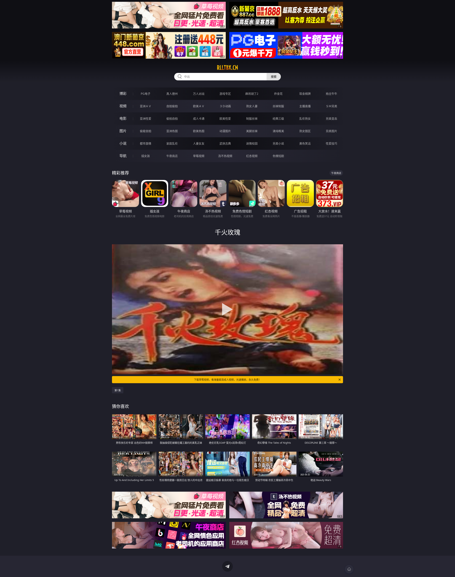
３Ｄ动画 (225, 106)
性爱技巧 (331, 143)
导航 (123, 155)
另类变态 (331, 119)
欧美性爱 (225, 119)
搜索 (274, 77)
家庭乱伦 (172, 143)
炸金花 (278, 94)
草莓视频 (198, 156)
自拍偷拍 (172, 106)
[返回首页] (349, 569)
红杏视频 (252, 156)
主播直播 (305, 106)
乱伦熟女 (305, 119)
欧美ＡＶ (198, 106)
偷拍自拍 (172, 119)
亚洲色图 (172, 131)
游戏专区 (225, 94)
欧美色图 (198, 131)
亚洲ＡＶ (145, 106)
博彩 (123, 93)
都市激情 (145, 143)
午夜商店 (172, 156)
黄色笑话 (305, 143)
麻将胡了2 (251, 94)
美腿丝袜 (252, 131)
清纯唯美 (278, 131)
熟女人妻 (252, 106)
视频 (123, 106)
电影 (123, 118)
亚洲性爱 (145, 119)
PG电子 (145, 94)
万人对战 (198, 94)
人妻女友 (198, 143)
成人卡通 (198, 119)
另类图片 (331, 131)
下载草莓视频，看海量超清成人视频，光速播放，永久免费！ (227, 379)
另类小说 (278, 143)
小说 (123, 143)
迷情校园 (252, 143)
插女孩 (145, 156)
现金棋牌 (305, 94)
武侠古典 (225, 143)
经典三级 (278, 119)
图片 (123, 131)
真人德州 (172, 94)
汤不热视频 (225, 156)
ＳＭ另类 (331, 106)
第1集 (117, 390)
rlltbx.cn (227, 67)
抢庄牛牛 (331, 94)
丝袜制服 (278, 106)
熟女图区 (305, 131)
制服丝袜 (252, 119)
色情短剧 (278, 156)
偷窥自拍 (145, 131)
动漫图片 (225, 131)
